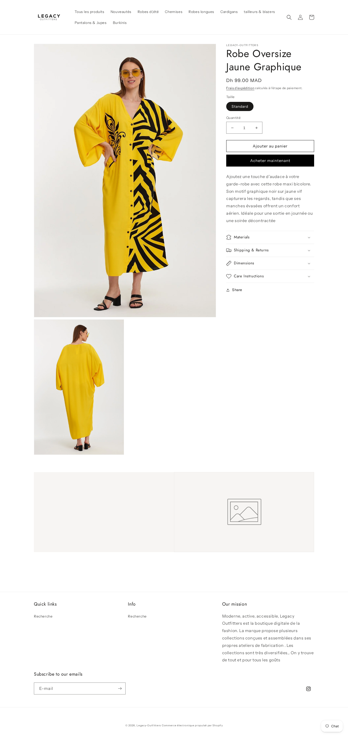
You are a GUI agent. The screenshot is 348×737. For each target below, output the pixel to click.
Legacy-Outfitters (149, 725)
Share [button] (237, 290)
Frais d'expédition (240, 88)
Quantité (233, 118)
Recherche (43, 616)
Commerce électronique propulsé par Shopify (192, 725)
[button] (289, 17)
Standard (240, 106)
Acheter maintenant (270, 160)
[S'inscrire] (119, 688)
